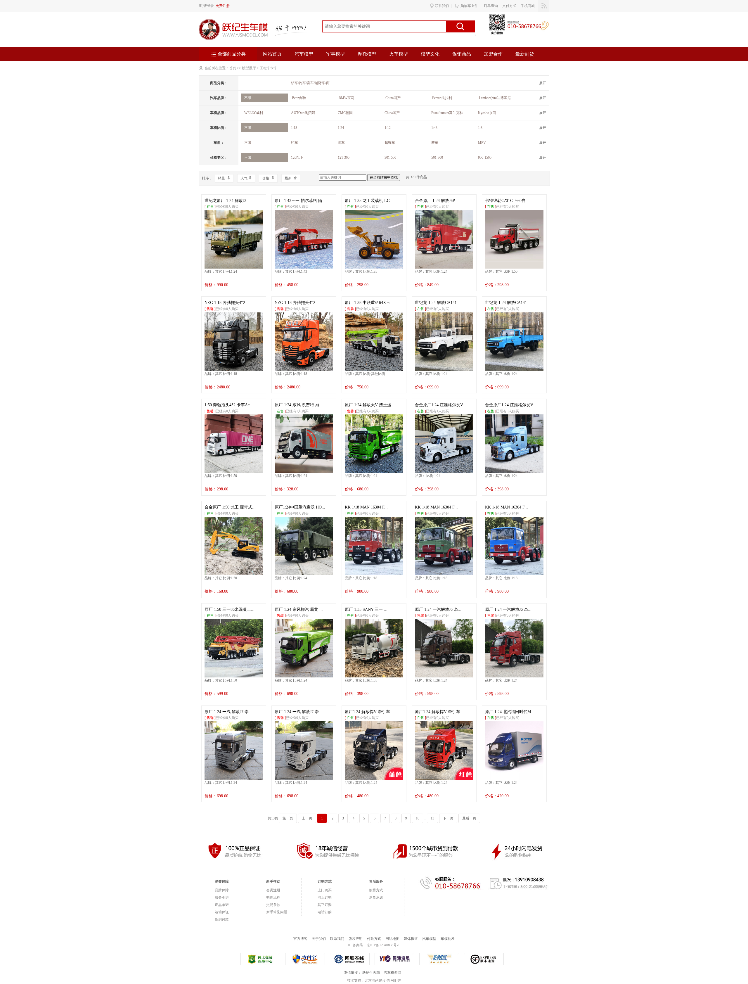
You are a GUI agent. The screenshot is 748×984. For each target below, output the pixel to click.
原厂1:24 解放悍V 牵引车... (369, 712)
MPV (482, 143)
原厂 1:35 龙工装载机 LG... (369, 200)
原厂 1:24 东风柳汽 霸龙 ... (299, 609)
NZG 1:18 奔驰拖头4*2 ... (227, 302)
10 (417, 818)
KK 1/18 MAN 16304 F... (366, 507)
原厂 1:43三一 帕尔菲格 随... (300, 200)
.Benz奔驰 (298, 98)
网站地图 (392, 939)
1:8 (480, 128)
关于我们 (319, 939)
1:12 (388, 128)
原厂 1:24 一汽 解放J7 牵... (228, 712)
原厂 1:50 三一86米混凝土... (229, 609)
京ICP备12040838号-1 (383, 945)
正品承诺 (222, 905)
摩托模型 (367, 53)
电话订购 (325, 912)
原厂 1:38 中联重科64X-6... (369, 302)
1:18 (294, 128)
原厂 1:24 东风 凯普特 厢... (299, 405)
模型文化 (430, 53)
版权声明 (356, 939)
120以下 (297, 157)
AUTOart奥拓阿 (303, 113)
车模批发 (448, 939)
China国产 (392, 113)
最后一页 (469, 818)
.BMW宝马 (346, 98)
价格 (266, 178)
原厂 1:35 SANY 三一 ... (366, 609)
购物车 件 (469, 6)
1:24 (341, 128)
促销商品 (461, 53)
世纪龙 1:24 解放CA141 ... (438, 302)
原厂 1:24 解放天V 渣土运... (370, 405)
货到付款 (222, 919)
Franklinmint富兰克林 (447, 113)
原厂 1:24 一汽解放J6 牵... (438, 609)
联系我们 (442, 6)
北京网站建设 (375, 980)
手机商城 (528, 6)
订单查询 (491, 6)
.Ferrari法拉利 (441, 98)
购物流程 (273, 897)
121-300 (343, 157)
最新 (288, 178)
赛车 (434, 143)
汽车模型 (304, 53)
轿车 (294, 143)
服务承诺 (222, 897)
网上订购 (325, 897)
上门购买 (325, 890)
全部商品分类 (232, 53)
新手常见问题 (276, 912)
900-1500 (484, 157)
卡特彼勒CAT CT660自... (507, 200)
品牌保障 (222, 890)
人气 (243, 178)
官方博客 (300, 939)
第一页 (288, 818)
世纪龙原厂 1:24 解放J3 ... (228, 200)
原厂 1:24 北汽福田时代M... (509, 712)
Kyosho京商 (487, 113)
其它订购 (325, 905)
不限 (247, 98)
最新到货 (524, 53)
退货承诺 (376, 897)
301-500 (390, 157)
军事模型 (335, 53)
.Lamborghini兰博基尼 (494, 98)
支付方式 (509, 6)
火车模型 (398, 53)
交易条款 (273, 905)
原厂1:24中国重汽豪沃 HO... (300, 507)
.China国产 (393, 98)
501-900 (437, 157)
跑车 (341, 143)
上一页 (307, 818)
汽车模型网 (392, 973)
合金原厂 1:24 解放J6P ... (437, 200)
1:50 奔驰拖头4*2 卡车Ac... (229, 405)
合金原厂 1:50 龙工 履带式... (230, 507)
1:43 (434, 128)
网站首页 (272, 53)
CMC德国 (345, 113)
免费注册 (223, 6)
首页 (232, 68)
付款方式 (374, 939)
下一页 (448, 818)
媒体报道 (411, 939)
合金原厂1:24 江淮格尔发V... (440, 405)
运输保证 (222, 912)
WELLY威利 (253, 113)
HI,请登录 (206, 6)
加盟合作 (493, 53)
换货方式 (376, 890)
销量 (222, 178)
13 (432, 818)
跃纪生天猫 (371, 973)
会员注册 (273, 890)
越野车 (390, 143)
